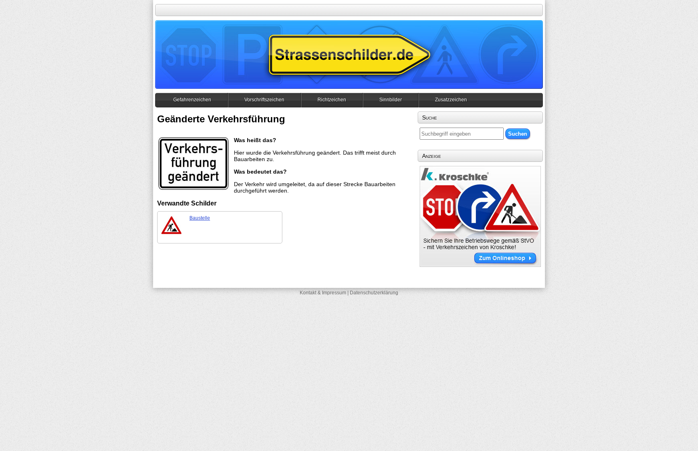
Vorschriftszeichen (264, 100)
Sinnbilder (390, 100)
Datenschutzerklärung (374, 293)
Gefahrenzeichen (192, 100)
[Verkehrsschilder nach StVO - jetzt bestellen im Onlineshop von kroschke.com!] (480, 265)
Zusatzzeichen (451, 100)
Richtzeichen (331, 100)
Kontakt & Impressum (323, 293)
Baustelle (199, 218)
